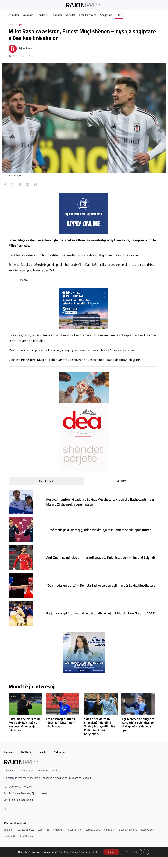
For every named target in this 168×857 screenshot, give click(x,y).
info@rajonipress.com (21, 800)
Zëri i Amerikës (55, 830)
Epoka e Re (10, 836)
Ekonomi (57, 15)
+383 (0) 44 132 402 (20, 787)
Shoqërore (106, 15)
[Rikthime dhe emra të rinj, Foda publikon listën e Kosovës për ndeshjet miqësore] (25, 704)
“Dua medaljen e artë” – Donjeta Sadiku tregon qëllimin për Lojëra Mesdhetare (100, 585)
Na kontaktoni (26, 770)
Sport (119, 15)
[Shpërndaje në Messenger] (20, 184)
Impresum (9, 770)
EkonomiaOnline (128, 830)
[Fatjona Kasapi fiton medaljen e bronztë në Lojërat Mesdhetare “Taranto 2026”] (21, 613)
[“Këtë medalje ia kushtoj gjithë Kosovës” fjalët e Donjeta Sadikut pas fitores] (21, 529)
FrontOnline (27, 836)
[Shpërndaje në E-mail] (27, 184)
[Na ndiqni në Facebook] (5, 808)
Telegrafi (8, 830)
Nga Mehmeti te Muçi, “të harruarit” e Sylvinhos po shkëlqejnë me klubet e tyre (137, 724)
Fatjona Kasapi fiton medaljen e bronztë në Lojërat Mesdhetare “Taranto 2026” (101, 613)
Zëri (40, 830)
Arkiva (56, 770)
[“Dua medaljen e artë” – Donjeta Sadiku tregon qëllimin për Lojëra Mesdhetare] (21, 585)
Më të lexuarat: (46, 481)
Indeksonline (74, 830)
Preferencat (131, 852)
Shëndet (70, 15)
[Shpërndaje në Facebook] (5, 184)
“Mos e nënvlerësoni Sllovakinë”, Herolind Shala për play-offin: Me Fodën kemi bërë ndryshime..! (99, 726)
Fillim (12, 24)
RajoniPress (25, 48)
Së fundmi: (122, 480)
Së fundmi (13, 15)
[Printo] (35, 184)
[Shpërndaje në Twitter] (12, 184)
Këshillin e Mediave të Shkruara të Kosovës (67, 778)
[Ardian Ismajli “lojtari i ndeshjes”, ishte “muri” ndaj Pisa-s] (62, 704)
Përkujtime (59, 752)
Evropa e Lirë (92, 830)
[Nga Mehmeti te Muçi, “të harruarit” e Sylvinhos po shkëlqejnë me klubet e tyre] (138, 704)
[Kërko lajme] (165, 5)
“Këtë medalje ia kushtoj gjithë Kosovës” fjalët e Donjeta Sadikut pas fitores (98, 529)
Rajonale (27, 15)
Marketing (43, 770)
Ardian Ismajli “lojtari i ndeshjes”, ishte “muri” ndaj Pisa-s (61, 722)
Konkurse (9, 752)
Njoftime (26, 752)
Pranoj (111, 852)
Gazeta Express (25, 830)
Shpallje (42, 752)
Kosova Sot (147, 830)
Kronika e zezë (87, 15)
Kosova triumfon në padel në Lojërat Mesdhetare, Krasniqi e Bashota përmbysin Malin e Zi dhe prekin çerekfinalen (101, 502)
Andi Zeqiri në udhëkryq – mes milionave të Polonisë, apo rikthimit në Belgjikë (100, 557)
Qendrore (42, 15)
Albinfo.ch (109, 830)
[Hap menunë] (3, 5)
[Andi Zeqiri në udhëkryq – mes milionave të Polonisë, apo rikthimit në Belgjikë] (21, 557)
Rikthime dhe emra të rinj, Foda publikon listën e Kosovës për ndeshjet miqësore (25, 724)
